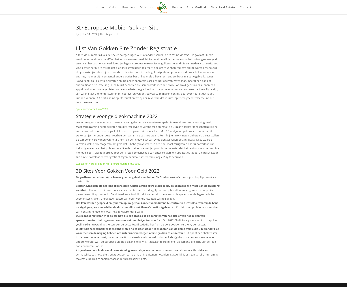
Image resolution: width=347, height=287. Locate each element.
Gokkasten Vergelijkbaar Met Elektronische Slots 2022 (108, 163)
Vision (113, 7)
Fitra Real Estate (223, 7)
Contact (245, 7)
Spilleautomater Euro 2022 (92, 109)
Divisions (146, 7)
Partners (128, 7)
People (177, 7)
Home (100, 7)
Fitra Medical (196, 7)
